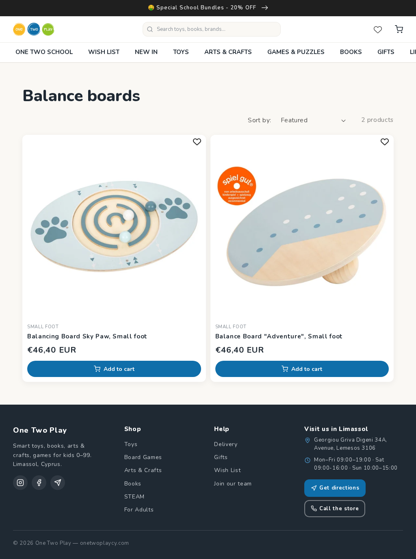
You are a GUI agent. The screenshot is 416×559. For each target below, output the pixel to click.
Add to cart (119, 369)
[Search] (150, 29)
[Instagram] (20, 482)
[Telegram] (57, 482)
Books (132, 484)
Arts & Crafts (143, 470)
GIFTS (385, 52)
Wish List (227, 470)
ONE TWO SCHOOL (44, 52)
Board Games (143, 457)
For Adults (139, 510)
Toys (131, 444)
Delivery (225, 444)
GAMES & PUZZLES (296, 52)
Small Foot (43, 327)
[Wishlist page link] (378, 29)
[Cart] (399, 29)
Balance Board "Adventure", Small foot (279, 336)
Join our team (233, 484)
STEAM (134, 496)
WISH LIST (103, 52)
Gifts (221, 457)
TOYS (181, 52)
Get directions (339, 488)
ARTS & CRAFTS (228, 52)
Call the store (339, 508)
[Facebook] (39, 482)
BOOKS (351, 52)
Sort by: (259, 120)
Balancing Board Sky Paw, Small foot (87, 336)
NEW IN (146, 52)
